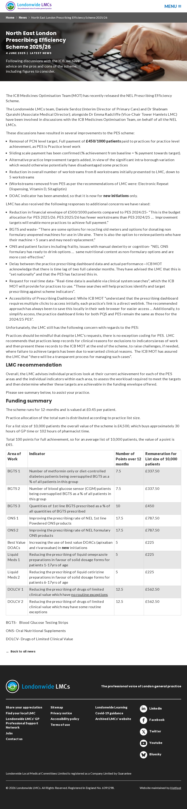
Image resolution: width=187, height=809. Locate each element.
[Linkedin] (143, 708)
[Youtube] (143, 743)
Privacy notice (61, 713)
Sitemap (57, 707)
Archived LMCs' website (113, 719)
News (23, 17)
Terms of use (60, 725)
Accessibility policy (65, 719)
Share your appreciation (24, 707)
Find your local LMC (20, 713)
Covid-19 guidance (109, 713)
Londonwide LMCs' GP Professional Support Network (22, 723)
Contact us (14, 739)
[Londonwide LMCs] (28, 6)
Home (10, 17)
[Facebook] (143, 720)
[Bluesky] (143, 754)
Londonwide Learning (111, 707)
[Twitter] (143, 731)
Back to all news (23, 652)
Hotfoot (175, 787)
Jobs (9, 733)
